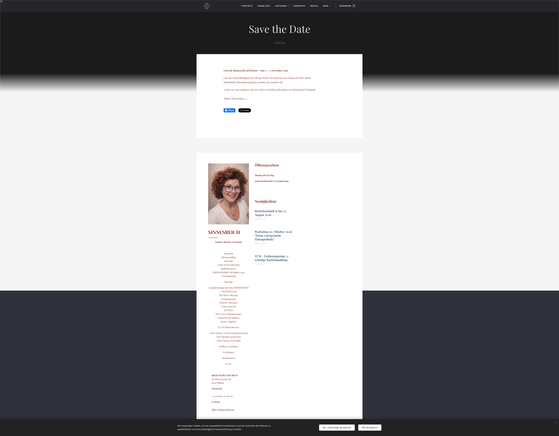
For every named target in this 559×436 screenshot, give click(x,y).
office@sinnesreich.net (223, 409)
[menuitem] (247, 6)
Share (231, 110)
